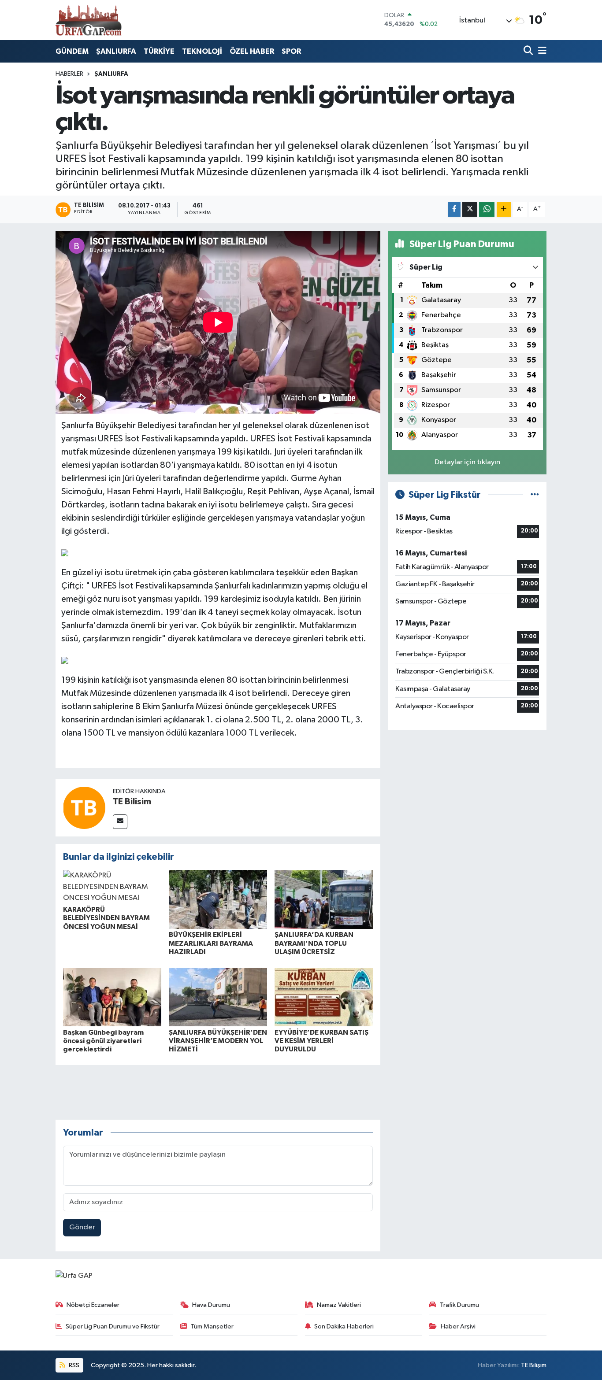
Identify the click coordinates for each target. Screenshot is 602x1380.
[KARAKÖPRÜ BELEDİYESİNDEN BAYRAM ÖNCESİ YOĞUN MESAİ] (112, 887)
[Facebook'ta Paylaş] (454, 209)
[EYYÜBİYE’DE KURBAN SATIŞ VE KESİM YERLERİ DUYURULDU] (324, 997)
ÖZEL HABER (252, 51)
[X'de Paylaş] (469, 209)
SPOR (291, 51)
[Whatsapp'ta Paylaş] (486, 209)
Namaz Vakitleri (339, 1305)
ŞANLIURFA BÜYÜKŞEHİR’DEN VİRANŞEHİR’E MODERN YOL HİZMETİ (218, 1041)
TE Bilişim (533, 1365)
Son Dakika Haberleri (344, 1326)
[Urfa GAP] (89, 20)
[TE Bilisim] (84, 807)
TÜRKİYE (159, 51)
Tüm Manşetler (212, 1326)
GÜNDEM (72, 51)
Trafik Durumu (459, 1305)
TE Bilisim (132, 801)
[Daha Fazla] (504, 209)
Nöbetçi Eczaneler (93, 1305)
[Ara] (529, 51)
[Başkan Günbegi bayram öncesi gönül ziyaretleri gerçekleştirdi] (112, 997)
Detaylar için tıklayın (467, 462)
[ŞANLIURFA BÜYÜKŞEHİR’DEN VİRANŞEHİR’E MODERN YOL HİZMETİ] (218, 997)
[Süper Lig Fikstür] (535, 495)
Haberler (69, 74)
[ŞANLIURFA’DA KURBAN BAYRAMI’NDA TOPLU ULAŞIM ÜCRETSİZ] (324, 899)
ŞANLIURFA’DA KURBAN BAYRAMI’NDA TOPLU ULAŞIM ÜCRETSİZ (314, 943)
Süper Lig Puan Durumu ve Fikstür (113, 1326)
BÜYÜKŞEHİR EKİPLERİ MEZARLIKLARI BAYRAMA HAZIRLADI (211, 943)
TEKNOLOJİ (202, 51)
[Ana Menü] (541, 51)
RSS (73, 1365)
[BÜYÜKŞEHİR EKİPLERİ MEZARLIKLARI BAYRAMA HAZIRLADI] (218, 899)
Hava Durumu (211, 1305)
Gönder (82, 1227)
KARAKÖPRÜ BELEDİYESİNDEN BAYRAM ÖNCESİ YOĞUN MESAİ (106, 918)
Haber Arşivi (458, 1326)
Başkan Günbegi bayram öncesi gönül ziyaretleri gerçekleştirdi (103, 1041)
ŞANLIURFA (116, 51)
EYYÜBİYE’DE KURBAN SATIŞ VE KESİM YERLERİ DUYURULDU (321, 1041)
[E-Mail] (120, 821)
